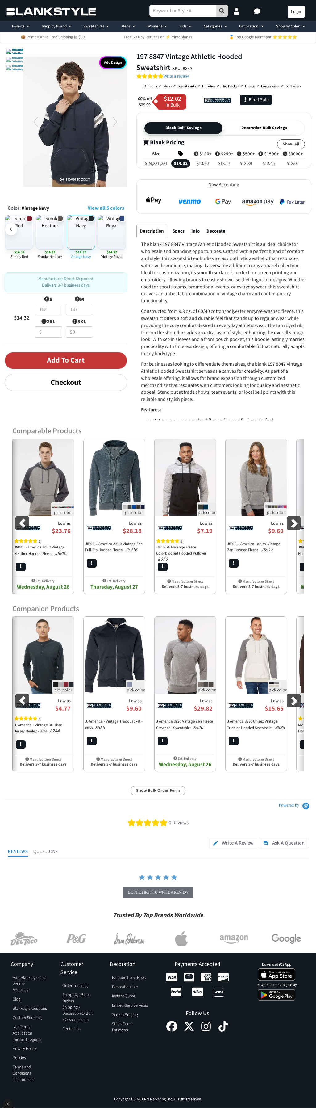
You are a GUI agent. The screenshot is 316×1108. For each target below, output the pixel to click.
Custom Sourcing (27, 1018)
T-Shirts (18, 26)
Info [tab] (195, 231)
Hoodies (208, 86)
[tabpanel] (223, 407)
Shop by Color (288, 26)
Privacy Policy (24, 1049)
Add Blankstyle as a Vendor (30, 981)
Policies (19, 1058)
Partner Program (27, 1039)
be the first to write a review (158, 892)
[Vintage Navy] (17, 51)
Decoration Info (125, 987)
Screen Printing (125, 1015)
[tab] (233, 843)
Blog (16, 999)
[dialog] (8, 1103)
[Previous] (35, 122)
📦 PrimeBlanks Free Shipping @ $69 (53, 37)
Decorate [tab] (215, 231)
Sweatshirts (93, 26)
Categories (213, 26)
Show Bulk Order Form (158, 790)
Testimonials (23, 1080)
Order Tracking (75, 986)
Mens (126, 26)
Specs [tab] (179, 231)
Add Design (113, 62)
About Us (20, 990)
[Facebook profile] (171, 1030)
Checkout (66, 382)
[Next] (115, 122)
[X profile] (189, 1030)
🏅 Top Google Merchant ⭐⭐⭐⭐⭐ (263, 37)
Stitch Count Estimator (122, 1027)
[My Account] (237, 11)
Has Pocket (230, 86)
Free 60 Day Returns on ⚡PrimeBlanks (158, 37)
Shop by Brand (54, 26)
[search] (222, 11)
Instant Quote (123, 996)
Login (296, 12)
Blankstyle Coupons (30, 1008)
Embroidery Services (130, 1005)
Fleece (250, 86)
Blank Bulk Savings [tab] (183, 128)
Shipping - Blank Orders (76, 998)
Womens (155, 26)
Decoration (249, 26)
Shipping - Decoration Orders (78, 1010)
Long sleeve (270, 86)
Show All (291, 144)
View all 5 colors (106, 208)
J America (149, 86)
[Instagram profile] (206, 1030)
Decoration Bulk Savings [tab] (264, 128)
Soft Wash (293, 86)
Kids (183, 26)
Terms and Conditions (22, 1070)
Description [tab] (152, 231)
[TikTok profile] (223, 1030)
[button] (258, 11)
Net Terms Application (22, 1030)
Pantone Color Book (129, 978)
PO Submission (75, 1020)
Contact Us (71, 1029)
